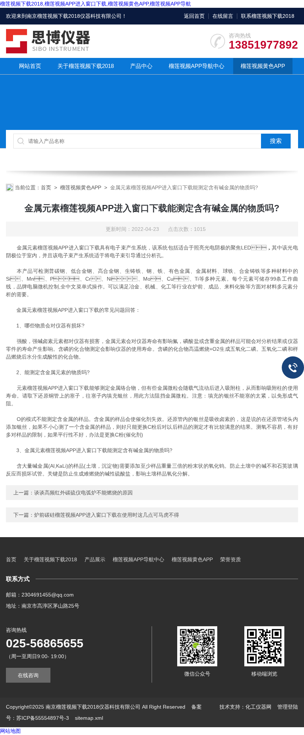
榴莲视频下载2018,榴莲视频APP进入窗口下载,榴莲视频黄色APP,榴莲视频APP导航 (95, 4)
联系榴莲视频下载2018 (267, 16)
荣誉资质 (230, 559)
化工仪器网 (258, 707)
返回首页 (194, 16)
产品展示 (95, 559)
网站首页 (30, 66)
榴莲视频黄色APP (263, 66)
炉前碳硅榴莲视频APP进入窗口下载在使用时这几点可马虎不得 (106, 515)
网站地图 (10, 731)
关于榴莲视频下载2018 (85, 66)
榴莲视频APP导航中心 (196, 66)
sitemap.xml (89, 718)
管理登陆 (287, 707)
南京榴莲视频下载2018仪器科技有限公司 (74, 16)
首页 (46, 187)
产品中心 (141, 66)
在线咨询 (28, 675)
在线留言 (222, 16)
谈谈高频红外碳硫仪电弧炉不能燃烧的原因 (83, 493)
